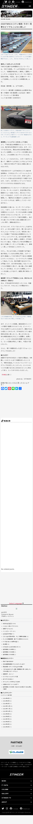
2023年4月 (6, 727)
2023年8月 (6, 716)
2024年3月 (6, 701)
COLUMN (5, 789)
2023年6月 (6, 721)
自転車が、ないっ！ (8, 674)
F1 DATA (5, 785)
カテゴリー (5, 620)
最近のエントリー (8, 658)
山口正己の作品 (7, 634)
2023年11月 (6, 708)
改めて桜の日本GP (8, 661)
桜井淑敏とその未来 (8, 652)
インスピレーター (8, 631)
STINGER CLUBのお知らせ (10, 647)
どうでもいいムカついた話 (10, 676)
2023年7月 (6, 719)
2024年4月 (6, 698)
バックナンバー (7, 693)
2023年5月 (6, 724)
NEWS (4, 781)
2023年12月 (6, 706)
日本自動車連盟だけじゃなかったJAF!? (14, 664)
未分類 (5, 644)
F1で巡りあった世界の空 (10, 641)
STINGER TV (6, 798)
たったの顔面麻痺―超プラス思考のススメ (14, 639)
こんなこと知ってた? (9, 626)
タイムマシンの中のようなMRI (11, 681)
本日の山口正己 (7, 623)
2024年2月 (6, 703)
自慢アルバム (6, 628)
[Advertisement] (18, 404)
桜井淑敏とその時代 (8, 649)
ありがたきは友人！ (8, 679)
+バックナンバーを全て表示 (6, 695)
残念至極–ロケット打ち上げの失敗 (12, 666)
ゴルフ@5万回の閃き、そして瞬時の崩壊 (14, 636)
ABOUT (4, 802)
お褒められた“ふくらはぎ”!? (11, 684)
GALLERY (5, 793)
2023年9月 (6, 714)
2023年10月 (6, 711)
